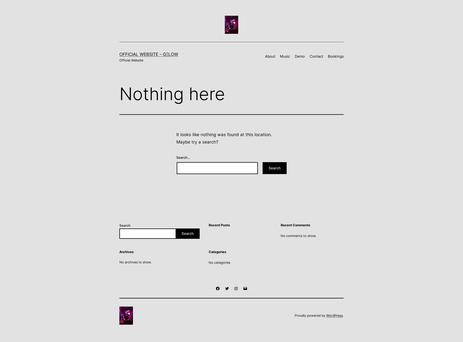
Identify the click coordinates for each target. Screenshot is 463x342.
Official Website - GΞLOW (148, 54)
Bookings (336, 56)
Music (285, 56)
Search (124, 225)
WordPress (334, 315)
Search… (183, 157)
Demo (300, 56)
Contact (316, 56)
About (270, 56)
